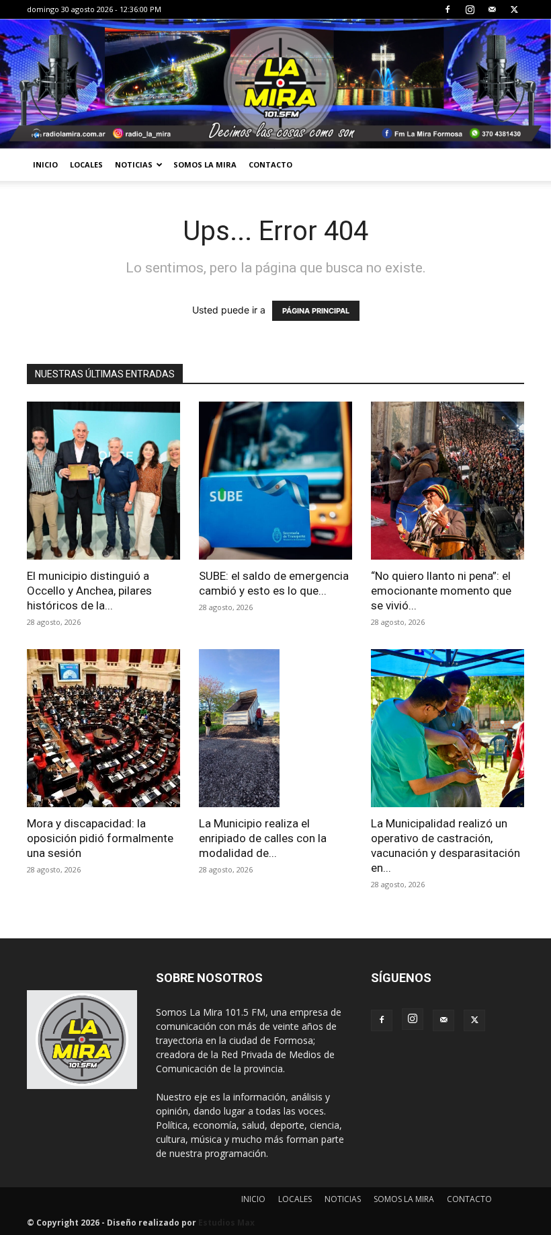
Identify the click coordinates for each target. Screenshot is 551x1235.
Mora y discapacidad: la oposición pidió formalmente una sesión (100, 838)
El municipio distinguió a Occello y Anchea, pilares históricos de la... (89, 590)
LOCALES (86, 164)
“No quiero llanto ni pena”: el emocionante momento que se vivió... (441, 590)
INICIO (45, 164)
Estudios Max (226, 1222)
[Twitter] (514, 9)
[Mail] (492, 9)
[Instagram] (470, 9)
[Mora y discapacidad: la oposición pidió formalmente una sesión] (103, 728)
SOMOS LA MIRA (205, 164)
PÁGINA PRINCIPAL (315, 310)
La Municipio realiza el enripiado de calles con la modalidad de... (263, 838)
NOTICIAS (134, 164)
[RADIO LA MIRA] (275, 84)
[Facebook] (447, 9)
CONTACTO (270, 164)
